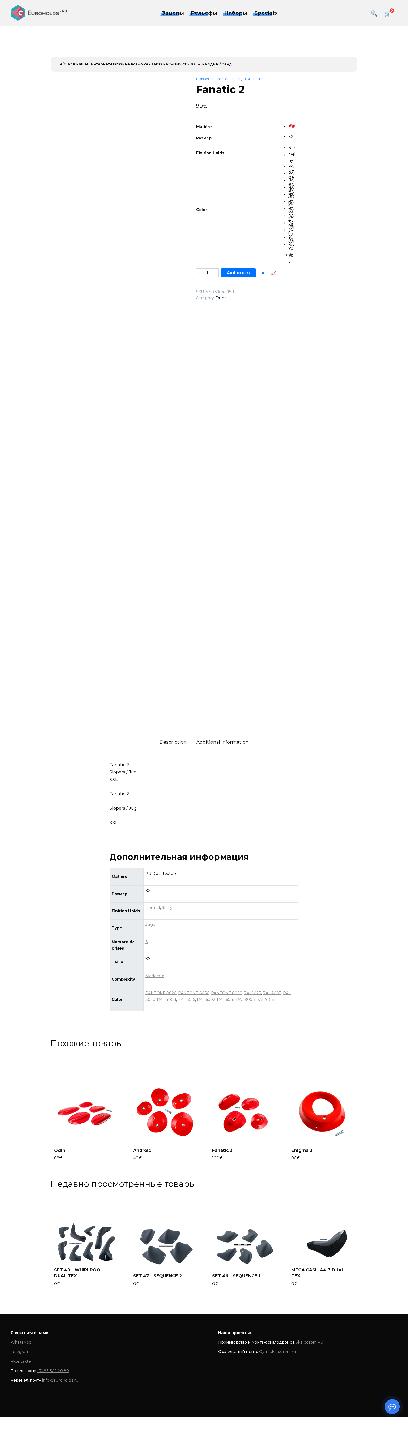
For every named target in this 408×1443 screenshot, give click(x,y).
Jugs (150, 924)
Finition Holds (210, 153)
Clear (288, 255)
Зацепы (173, 13)
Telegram (20, 1351)
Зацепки (242, 79)
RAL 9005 (245, 999)
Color (201, 209)
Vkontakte (21, 1361)
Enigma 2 (302, 1150)
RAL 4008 (166, 999)
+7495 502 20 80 (53, 1370)
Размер (204, 138)
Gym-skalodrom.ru (277, 1351)
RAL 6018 (225, 999)
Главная (202, 79)
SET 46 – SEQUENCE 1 (236, 1276)
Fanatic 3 (222, 1150)
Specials (265, 13)
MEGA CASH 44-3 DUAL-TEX (318, 1273)
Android (142, 1150)
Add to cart (238, 273)
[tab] (173, 742)
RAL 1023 (252, 992)
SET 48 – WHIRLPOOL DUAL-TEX (78, 1273)
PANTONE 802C (161, 992)
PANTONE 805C (193, 992)
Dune (261, 79)
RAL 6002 (206, 999)
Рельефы (204, 13)
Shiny (167, 907)
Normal (152, 907)
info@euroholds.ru (60, 1380)
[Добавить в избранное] (262, 272)
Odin (59, 1150)
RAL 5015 (186, 999)
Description (173, 742)
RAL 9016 (265, 999)
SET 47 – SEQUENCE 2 (157, 1276)
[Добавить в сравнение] (272, 272)
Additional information (222, 742)
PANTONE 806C (226, 992)
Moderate (154, 975)
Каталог (222, 79)
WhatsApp (21, 1342)
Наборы (235, 13)
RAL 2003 (272, 992)
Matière (204, 127)
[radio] (291, 126)
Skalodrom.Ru (309, 1342)
